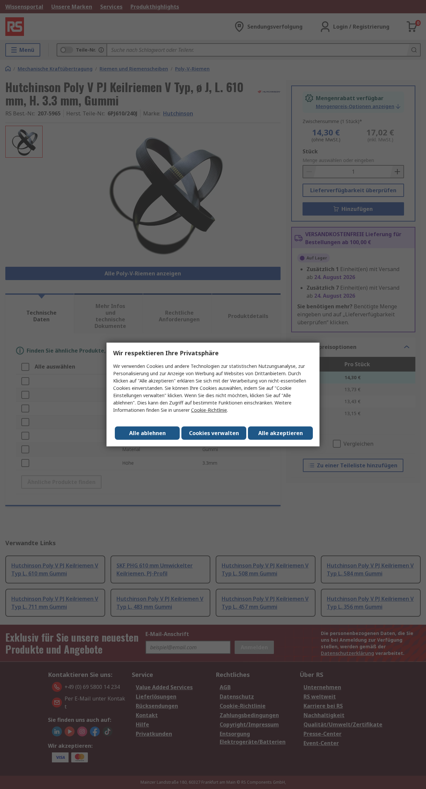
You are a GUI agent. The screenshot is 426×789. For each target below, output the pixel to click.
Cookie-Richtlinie (209, 410)
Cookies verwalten (214, 433)
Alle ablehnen (147, 433)
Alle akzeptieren (280, 433)
